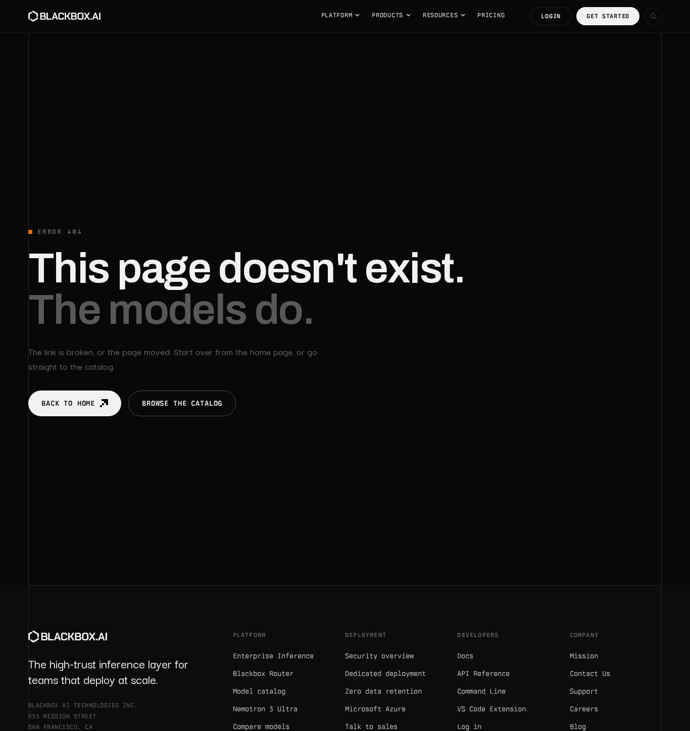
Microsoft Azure (375, 709)
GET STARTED (607, 16)
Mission (584, 656)
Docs (465, 656)
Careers (584, 709)
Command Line (481, 691)
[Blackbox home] (64, 16)
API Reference (483, 673)
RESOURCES (440, 15)
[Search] (653, 16)
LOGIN (551, 16)
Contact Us (590, 673)
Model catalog (259, 691)
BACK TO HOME (68, 403)
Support (584, 691)
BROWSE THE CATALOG (182, 403)
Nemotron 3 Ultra (265, 709)
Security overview (379, 656)
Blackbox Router (263, 673)
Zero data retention (383, 691)
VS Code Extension (491, 709)
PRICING (491, 15)
